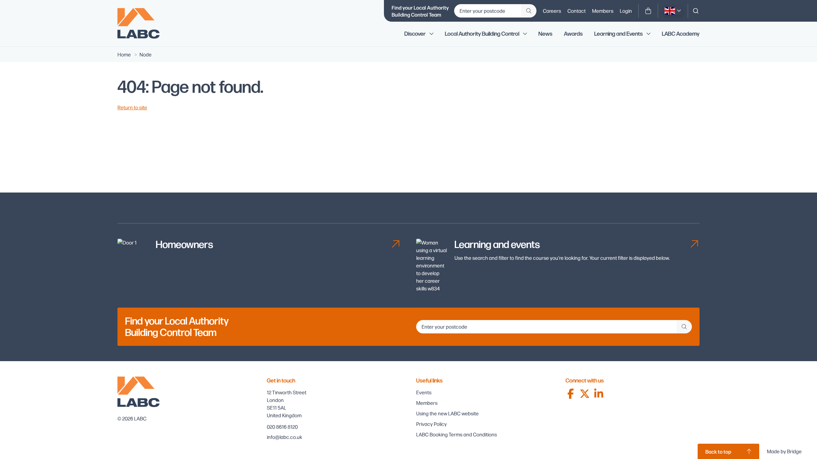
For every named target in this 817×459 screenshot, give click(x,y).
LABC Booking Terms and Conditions (456, 434)
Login (626, 10)
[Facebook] (571, 394)
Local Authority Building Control (482, 33)
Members (602, 10)
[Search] (696, 11)
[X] (585, 394)
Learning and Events (618, 33)
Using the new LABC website (447, 413)
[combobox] (696, 11)
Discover (415, 33)
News (545, 33)
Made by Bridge (784, 451)
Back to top (718, 451)
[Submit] (528, 11)
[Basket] (648, 11)
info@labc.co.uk (284, 436)
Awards (573, 33)
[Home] (143, 23)
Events (423, 392)
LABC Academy (681, 33)
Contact (576, 10)
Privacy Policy (431, 423)
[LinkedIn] (599, 394)
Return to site (132, 107)
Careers (552, 10)
